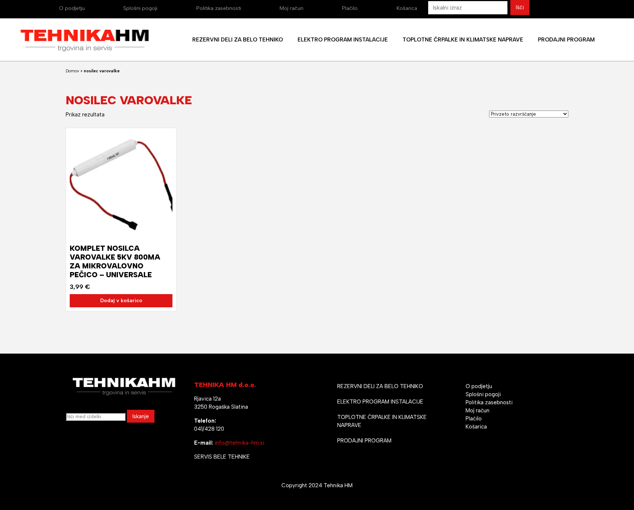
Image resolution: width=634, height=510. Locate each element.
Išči (520, 7)
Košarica (407, 8)
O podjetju (72, 8)
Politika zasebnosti (218, 8)
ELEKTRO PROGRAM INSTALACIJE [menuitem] (343, 39)
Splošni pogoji (140, 8)
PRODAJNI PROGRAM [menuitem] (566, 39)
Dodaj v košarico (121, 300)
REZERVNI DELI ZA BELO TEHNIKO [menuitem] (237, 39)
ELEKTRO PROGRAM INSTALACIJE (380, 401)
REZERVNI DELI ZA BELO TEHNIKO (380, 386)
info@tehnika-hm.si (239, 443)
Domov (72, 71)
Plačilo (350, 8)
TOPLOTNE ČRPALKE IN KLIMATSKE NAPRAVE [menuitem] (462, 39)
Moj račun (291, 8)
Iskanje (140, 416)
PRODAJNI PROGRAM (364, 440)
